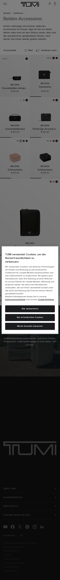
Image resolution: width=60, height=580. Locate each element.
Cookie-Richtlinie (46, 300)
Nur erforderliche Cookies (30, 318)
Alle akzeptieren (30, 309)
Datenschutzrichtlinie (15, 300)
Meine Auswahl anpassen (30, 326)
